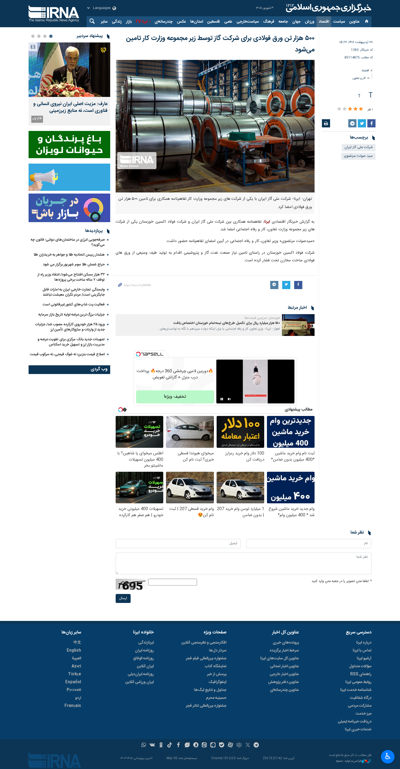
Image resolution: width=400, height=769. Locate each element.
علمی (228, 22)
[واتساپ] (143, 745)
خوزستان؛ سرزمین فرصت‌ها (262, 318)
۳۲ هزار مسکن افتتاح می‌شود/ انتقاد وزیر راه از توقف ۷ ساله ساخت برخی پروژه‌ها (71, 277)
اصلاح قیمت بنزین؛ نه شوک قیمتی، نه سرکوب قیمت (67, 354)
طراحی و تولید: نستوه (349, 761)
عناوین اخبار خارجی (284, 674)
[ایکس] (247, 745)
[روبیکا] (239, 745)
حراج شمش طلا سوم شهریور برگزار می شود (74, 265)
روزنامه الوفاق (143, 658)
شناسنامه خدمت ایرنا (355, 690)
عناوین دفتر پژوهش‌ (283, 682)
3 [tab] (39, 36)
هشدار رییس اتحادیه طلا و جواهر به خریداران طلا (69, 255)
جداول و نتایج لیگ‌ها (210, 690)
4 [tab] (33, 36)
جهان (296, 22)
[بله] (221, 745)
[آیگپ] (213, 745)
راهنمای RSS (360, 674)
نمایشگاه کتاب (215, 666)
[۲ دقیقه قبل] (69, 69)
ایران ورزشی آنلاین (139, 682)
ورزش (309, 22)
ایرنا (327, 8)
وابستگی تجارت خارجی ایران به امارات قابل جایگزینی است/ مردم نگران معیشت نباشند (73, 292)
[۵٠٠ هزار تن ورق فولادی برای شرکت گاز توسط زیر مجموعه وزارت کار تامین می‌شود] (215, 126)
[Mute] (229, 399)
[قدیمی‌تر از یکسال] (298, 325)
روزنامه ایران (144, 650)
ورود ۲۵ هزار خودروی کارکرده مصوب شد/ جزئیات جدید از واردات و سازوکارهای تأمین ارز (70, 327)
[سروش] (195, 745)
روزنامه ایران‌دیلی (141, 674)
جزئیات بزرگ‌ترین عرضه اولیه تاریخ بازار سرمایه (71, 315)
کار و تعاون (359, 78)
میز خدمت (363, 713)
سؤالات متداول (360, 666)
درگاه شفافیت (360, 698)
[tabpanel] (69, 83)
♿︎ (388, 756)
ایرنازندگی (146, 642)
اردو (78, 698)
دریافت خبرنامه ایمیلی (354, 721)
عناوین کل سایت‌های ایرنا (279, 658)
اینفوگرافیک (217, 682)
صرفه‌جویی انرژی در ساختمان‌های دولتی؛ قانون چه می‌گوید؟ (68, 242)
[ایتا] (204, 745)
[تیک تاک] (169, 745)
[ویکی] (152, 745)
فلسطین (213, 22)
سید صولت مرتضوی (358, 156)
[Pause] (222, 399)
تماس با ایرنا (362, 650)
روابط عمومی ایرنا (358, 682)
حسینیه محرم (216, 698)
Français (72, 706)
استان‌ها (196, 22)
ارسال (123, 598)
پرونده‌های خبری (286, 642)
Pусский (74, 690)
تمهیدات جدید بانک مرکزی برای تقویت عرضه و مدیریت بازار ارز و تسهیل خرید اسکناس (71, 342)
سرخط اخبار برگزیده (284, 650)
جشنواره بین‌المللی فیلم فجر (206, 658)
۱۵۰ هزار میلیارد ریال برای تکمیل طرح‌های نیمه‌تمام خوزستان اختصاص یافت (226, 323)
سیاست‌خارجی (247, 22)
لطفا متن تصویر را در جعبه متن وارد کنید (341, 581)
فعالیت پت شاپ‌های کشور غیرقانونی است (74, 305)
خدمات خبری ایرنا (358, 729)
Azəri (76, 666)
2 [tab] (45, 36)
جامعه (283, 22)
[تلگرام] (256, 745)
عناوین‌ (354, 22)
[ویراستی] (187, 745)
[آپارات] (230, 745)
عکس (181, 22)
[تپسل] (138, 354)
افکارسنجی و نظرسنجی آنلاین (203, 642)
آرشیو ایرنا (364, 658)
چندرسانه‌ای (164, 22)
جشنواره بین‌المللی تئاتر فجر (206, 706)
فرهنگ (268, 22)
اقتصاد (324, 22)
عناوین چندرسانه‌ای (284, 690)
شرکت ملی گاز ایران (358, 147)
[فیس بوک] (178, 745)
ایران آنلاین (145, 666)
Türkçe (74, 674)
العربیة (76, 658)
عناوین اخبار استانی (284, 666)
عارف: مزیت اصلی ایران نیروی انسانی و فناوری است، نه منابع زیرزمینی (70, 107)
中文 (77, 642)
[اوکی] (161, 745)
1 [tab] (51, 36)
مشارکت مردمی (359, 706)
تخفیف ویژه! (175, 396)
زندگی (117, 22)
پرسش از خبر (216, 674)
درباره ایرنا (363, 642)
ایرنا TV (141, 22)
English (74, 650)
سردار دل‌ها (217, 650)
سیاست (339, 22)
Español (73, 682)
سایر (104, 22)
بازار (129, 22)
